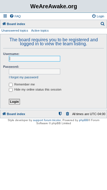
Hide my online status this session (37, 89)
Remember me (24, 84)
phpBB (83, 120)
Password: (11, 66)
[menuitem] (15, 16)
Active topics (40, 30)
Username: (11, 54)
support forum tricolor (47, 120)
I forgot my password (23, 77)
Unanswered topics (14, 30)
